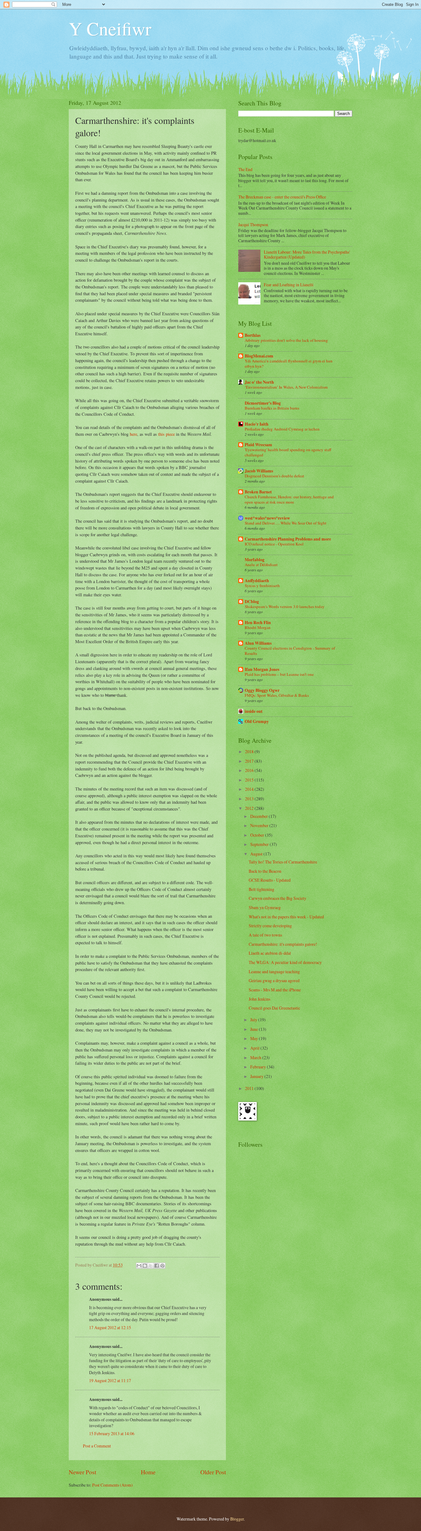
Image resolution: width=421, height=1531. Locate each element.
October (257, 835)
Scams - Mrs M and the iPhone (275, 990)
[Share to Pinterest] (162, 1266)
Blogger (237, 1519)
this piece (166, 434)
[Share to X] (151, 1266)
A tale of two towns (265, 935)
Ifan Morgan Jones (262, 669)
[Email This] (139, 1266)
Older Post (213, 1472)
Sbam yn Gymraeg (265, 907)
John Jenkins (259, 999)
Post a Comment (97, 1446)
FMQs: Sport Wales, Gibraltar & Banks (277, 695)
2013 (250, 799)
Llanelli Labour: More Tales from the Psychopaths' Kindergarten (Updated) (307, 254)
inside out (254, 711)
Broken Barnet (258, 492)
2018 (250, 751)
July (254, 1020)
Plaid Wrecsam (258, 445)
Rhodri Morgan (258, 627)
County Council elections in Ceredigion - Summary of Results (290, 650)
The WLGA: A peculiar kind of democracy (285, 962)
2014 (250, 789)
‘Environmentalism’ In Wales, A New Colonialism (286, 387)
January (257, 1076)
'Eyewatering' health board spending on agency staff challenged (288, 452)
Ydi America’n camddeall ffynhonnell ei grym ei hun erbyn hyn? (289, 363)
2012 (250, 808)
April (255, 1048)
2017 (250, 761)
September (260, 844)
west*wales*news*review (267, 518)
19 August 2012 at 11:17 (110, 1380)
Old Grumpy (257, 721)
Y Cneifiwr (110, 28)
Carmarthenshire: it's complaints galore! (283, 944)
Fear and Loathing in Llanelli (288, 285)
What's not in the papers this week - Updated (286, 917)
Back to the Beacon (265, 871)
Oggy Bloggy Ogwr (262, 690)
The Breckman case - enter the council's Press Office (282, 197)
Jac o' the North (259, 382)
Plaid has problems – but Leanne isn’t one (279, 674)
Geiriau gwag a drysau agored (274, 980)
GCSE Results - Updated (270, 880)
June (254, 1029)
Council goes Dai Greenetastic (274, 1008)
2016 (250, 770)
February (258, 1067)
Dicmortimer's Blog (263, 403)
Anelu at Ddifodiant (261, 564)
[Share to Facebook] (156, 1266)
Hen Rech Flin (258, 622)
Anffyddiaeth (257, 581)
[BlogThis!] (145, 1266)
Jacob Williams (259, 471)
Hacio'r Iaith (256, 424)
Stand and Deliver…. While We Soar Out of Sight (285, 523)
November (259, 825)
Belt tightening (261, 889)
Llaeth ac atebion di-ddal (270, 953)
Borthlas (252, 335)
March (256, 1057)
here (133, 434)
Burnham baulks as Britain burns (272, 408)
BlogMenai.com (259, 356)
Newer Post (82, 1472)
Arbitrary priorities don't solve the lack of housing (286, 340)
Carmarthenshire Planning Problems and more (288, 539)
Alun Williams (258, 643)
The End (245, 169)
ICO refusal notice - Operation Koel (274, 544)
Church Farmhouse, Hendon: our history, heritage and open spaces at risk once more (289, 499)
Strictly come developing (270, 926)
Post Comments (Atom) (112, 1485)
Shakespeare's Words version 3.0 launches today (285, 606)
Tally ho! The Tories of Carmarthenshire (283, 862)
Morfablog (254, 560)
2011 (250, 1088)
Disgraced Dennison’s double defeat (274, 476)
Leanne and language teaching (274, 971)
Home (148, 1472)
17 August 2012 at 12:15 (110, 1327)
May (254, 1038)
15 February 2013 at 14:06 (111, 1433)
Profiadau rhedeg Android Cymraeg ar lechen (282, 429)
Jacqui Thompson (253, 224)
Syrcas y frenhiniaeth (262, 585)
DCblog (252, 601)
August (257, 854)
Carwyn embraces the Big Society (277, 898)
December (259, 816)
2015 (250, 780)
